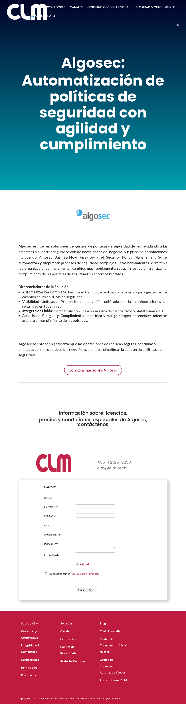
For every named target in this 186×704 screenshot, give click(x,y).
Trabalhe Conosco (72, 661)
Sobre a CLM (29, 623)
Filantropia (28, 675)
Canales (76, 7)
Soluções (66, 623)
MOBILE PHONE (53, 534)
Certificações (30, 659)
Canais (64, 631)
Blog (103, 623)
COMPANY (50, 516)
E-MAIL (48, 525)
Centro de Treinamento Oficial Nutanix (113, 645)
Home (35, 7)
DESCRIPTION (52, 544)
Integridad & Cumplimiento (154, 7)
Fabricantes (68, 639)
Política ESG (29, 667)
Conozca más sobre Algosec (93, 370)
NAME (48, 498)
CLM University (110, 631)
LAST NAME (51, 507)
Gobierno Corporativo (105, 7)
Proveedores (54, 7)
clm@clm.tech (112, 468)
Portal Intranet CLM (113, 680)
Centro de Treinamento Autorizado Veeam (112, 666)
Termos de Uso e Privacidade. (85, 574)
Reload (84, 564)
